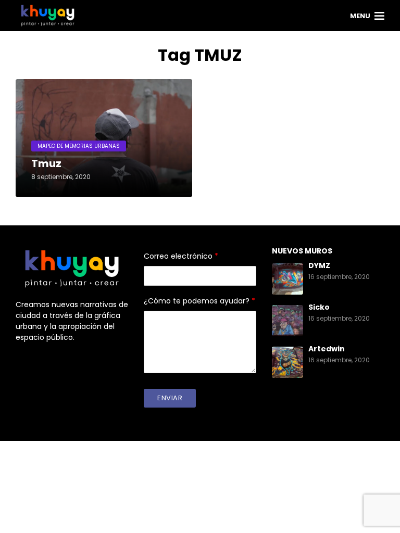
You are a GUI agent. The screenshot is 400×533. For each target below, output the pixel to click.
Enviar (169, 398)
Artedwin (326, 349)
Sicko (319, 307)
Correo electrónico (181, 256)
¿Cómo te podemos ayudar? (199, 301)
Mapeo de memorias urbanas (79, 146)
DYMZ (319, 265)
